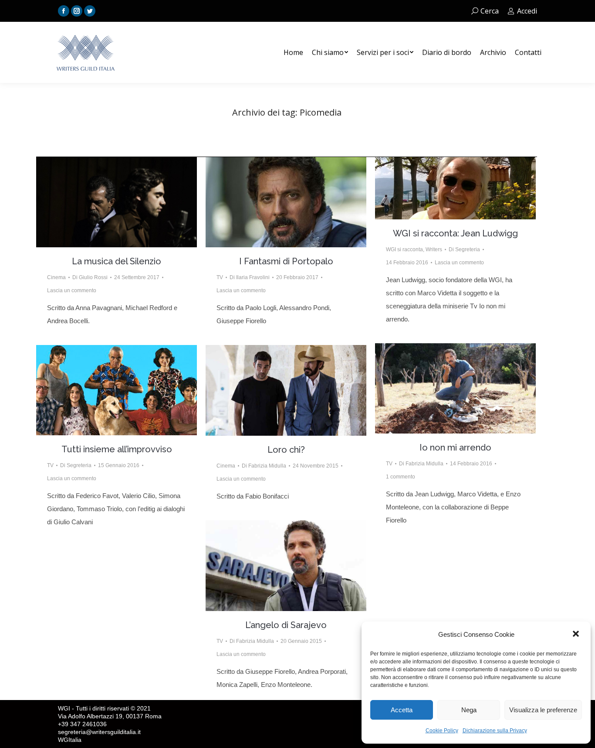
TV (219, 277)
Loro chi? (286, 449)
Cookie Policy (442, 731)
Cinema (56, 277)
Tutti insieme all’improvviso (116, 449)
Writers (434, 249)
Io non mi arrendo (455, 447)
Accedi (527, 11)
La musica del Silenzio (116, 261)
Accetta (401, 710)
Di (90, 277)
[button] (576, 634)
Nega (469, 710)
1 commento (400, 477)
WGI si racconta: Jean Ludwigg (455, 233)
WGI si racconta (404, 249)
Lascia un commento (71, 290)
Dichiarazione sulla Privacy (495, 731)
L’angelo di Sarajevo (286, 625)
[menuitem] (293, 52)
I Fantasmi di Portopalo (286, 261)
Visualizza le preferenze (543, 710)
